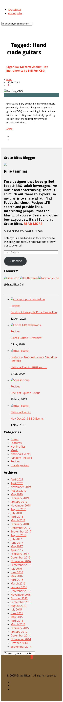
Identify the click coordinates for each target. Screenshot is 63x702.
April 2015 (17, 620)
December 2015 (20, 591)
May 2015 (17, 617)
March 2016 (18, 583)
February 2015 (20, 628)
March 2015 (18, 624)
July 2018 (16, 513)
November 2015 (21, 594)
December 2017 (20, 528)
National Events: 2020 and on (29, 367)
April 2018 (17, 516)
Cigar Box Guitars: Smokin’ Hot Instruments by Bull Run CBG (27, 68)
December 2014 (20, 635)
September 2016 (21, 565)
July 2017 (16, 539)
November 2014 (21, 639)
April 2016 (17, 580)
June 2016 (17, 572)
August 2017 (18, 535)
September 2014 (21, 646)
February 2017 (20, 554)
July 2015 (16, 609)
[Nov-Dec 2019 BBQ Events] (20, 406)
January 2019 (19, 502)
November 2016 (21, 561)
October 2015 (19, 598)
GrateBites (15, 9)
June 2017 (17, 542)
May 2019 (17, 494)
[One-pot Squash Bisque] (20, 380)
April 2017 (17, 550)
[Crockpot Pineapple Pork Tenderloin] (28, 299)
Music (9, 79)
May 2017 (17, 546)
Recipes (15, 306)
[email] (35, 689)
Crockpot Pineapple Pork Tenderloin (34, 312)
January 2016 (19, 587)
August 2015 (18, 606)
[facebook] (35, 685)
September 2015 (21, 602)
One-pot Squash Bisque (25, 393)
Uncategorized (20, 465)
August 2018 (18, 509)
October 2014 (19, 643)
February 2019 (20, 498)
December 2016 (20, 557)
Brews (14, 439)
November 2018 (21, 505)
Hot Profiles (18, 446)
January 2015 (19, 632)
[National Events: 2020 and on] (20, 351)
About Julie (15, 13)
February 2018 (20, 524)
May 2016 (17, 576)
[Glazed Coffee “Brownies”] (26, 325)
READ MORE (33, 224)
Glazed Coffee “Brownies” (27, 338)
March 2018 (18, 520)
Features (16, 357)
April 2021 (17, 479)
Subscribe (15, 261)
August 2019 (18, 490)
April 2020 (17, 483)
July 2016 (16, 568)
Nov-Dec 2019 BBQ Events (27, 418)
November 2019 (21, 487)
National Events (34, 357)
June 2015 (17, 613)
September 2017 (21, 531)
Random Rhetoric (21, 458)
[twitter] (35, 682)
